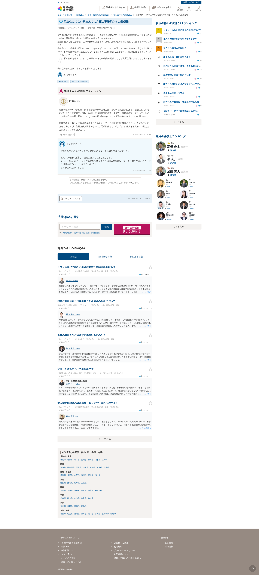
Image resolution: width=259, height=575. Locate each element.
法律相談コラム (68, 550)
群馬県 (106, 467)
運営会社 (169, 542)
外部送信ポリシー (122, 554)
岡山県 (70, 498)
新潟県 (63, 475)
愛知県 (63, 483)
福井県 (97, 475)
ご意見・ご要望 (121, 542)
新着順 (73, 256)
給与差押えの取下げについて (177, 75)
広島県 (63, 498)
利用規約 (118, 546)
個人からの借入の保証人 (174, 48)
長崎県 (77, 514)
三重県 (83, 483)
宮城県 (83, 460)
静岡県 (70, 483)
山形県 (97, 460)
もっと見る (178, 122)
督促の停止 (64, 81)
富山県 (90, 475)
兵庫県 (70, 490)
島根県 (90, 498)
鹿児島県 (105, 514)
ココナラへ (64, 2)
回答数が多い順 (105, 256)
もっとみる (105, 439)
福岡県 (63, 514)
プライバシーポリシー (124, 550)
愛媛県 (70, 506)
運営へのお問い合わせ (71, 562)
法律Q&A (65, 546)
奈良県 (90, 490)
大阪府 (63, 490)
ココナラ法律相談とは (71, 542)
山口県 (77, 498)
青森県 (70, 460)
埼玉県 (85, 467)
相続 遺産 (85, 233)
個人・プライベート (80, 81)
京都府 (77, 490)
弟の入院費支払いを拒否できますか (180, 39)
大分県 (90, 514)
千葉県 (78, 467)
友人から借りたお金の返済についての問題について (187, 84)
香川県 (63, 506)
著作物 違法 (95, 233)
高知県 (77, 506)
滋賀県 (83, 490)
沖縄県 (113, 514)
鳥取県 (83, 498)
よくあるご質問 (68, 558)
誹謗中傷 (77, 233)
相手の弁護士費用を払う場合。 (178, 57)
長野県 (70, 475)
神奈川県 (70, 467)
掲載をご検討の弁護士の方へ (127, 558)
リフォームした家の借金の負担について (182, 30)
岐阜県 (77, 483)
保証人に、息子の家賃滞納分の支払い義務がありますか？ (190, 111)
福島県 (104, 460)
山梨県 (77, 475)
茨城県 (92, 467)
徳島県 (83, 506)
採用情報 (169, 546)
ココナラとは (67, 554)
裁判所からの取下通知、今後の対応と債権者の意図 (187, 66)
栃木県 (99, 467)
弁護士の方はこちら (191, 2)
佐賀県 (70, 514)
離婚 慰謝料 (68, 233)
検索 (106, 226)
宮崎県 (97, 514)
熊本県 (83, 514)
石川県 (83, 475)
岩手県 (77, 460)
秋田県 (90, 460)
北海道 (63, 460)
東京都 (63, 467)
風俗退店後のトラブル (173, 93)
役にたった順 (136, 256)
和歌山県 (98, 490)
